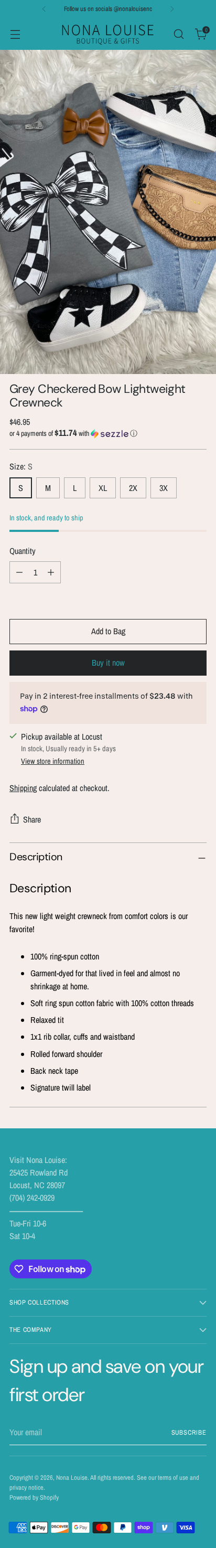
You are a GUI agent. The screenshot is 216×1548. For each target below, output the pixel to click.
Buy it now (108, 662)
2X (133, 488)
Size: (21, 466)
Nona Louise (72, 1477)
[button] (108, 433)
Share (32, 819)
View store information (52, 761)
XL (103, 488)
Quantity (22, 551)
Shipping (23, 788)
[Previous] (44, 9)
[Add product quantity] (50, 572)
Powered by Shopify (34, 1497)
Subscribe (189, 1432)
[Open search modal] (178, 34)
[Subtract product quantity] (19, 572)
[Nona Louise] (108, 34)
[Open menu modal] (15, 34)
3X (163, 488)
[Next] (171, 9)
